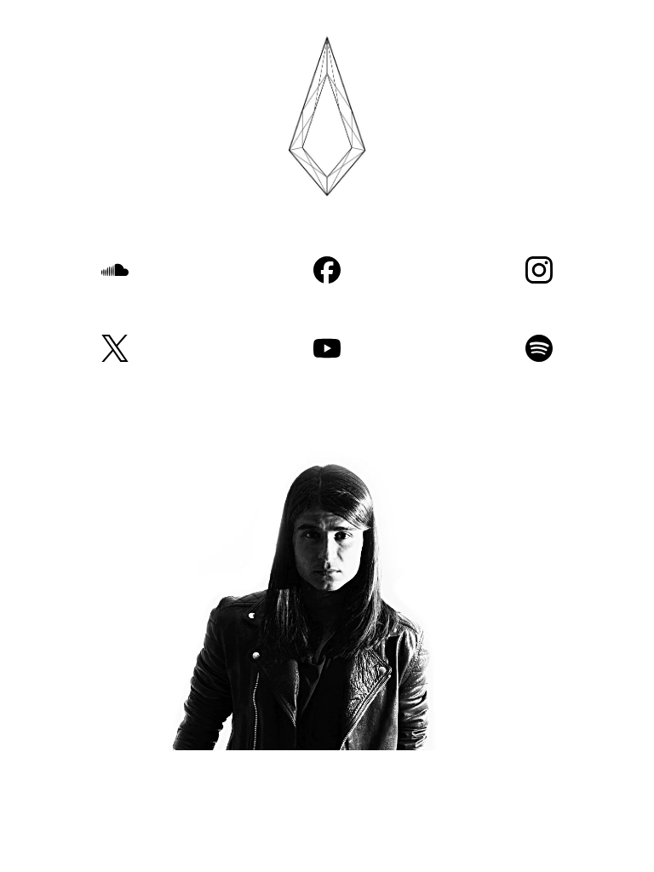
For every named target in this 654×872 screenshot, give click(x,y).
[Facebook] (326, 270)
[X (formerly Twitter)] (114, 348)
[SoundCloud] (114, 270)
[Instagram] (539, 270)
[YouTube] (326, 348)
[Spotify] (539, 348)
